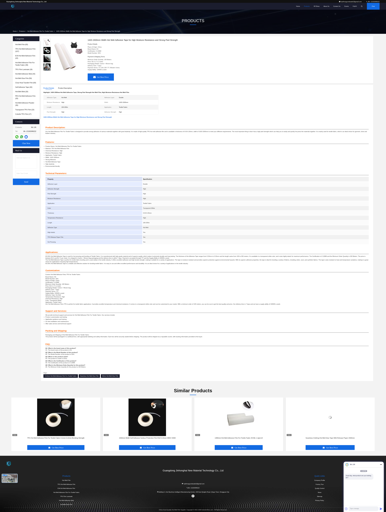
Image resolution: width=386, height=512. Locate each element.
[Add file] (346, 509)
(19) (23, 69)
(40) (23, 87)
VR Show (316, 6)
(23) (24, 110)
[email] (26, 137)
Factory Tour (320, 484)
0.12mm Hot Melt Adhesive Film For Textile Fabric (60, 376)
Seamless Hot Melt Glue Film (89, 376)
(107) (25, 50)
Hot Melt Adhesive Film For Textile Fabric (40, 31)
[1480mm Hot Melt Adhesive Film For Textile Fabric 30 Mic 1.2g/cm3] (147, 417)
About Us (326, 6)
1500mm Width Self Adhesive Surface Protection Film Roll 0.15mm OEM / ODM (56, 438)
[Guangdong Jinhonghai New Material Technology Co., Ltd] (12, 6)
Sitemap (319, 496)
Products (307, 6)
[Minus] (381, 464)
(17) (23, 114)
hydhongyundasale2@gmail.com (351, 1)
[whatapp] (22, 137)
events (346, 6)
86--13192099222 (374, 1)
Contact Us (336, 6)
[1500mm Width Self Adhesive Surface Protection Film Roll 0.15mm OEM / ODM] (55, 417)
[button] (47, 69)
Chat (373, 6)
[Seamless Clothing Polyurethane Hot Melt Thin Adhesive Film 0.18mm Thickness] (330, 417)
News (319, 492)
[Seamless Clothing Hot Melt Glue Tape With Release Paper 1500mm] (238, 417)
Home (298, 6)
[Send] (381, 509)
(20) (21, 91)
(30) (24, 104)
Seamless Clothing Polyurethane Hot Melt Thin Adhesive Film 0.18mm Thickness (330, 438)
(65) (21, 44)
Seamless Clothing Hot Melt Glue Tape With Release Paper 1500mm (238, 438)
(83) (25, 83)
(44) (25, 74)
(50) (23, 78)
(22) (25, 57)
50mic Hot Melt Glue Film (110, 376)
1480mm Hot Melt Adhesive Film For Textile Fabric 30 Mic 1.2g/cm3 (147, 438)
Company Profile (319, 480)
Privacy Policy (319, 500)
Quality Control (319, 488)
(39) (25, 64)
